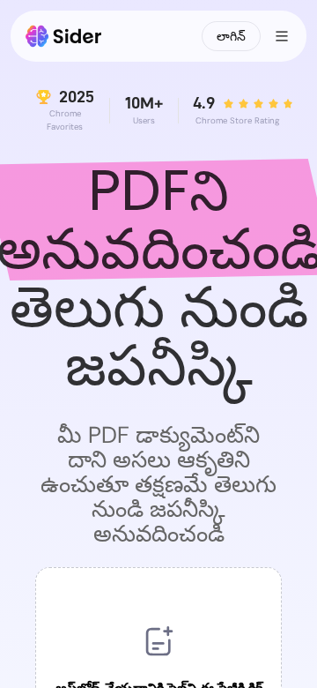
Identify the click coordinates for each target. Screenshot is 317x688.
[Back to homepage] (64, 36)
